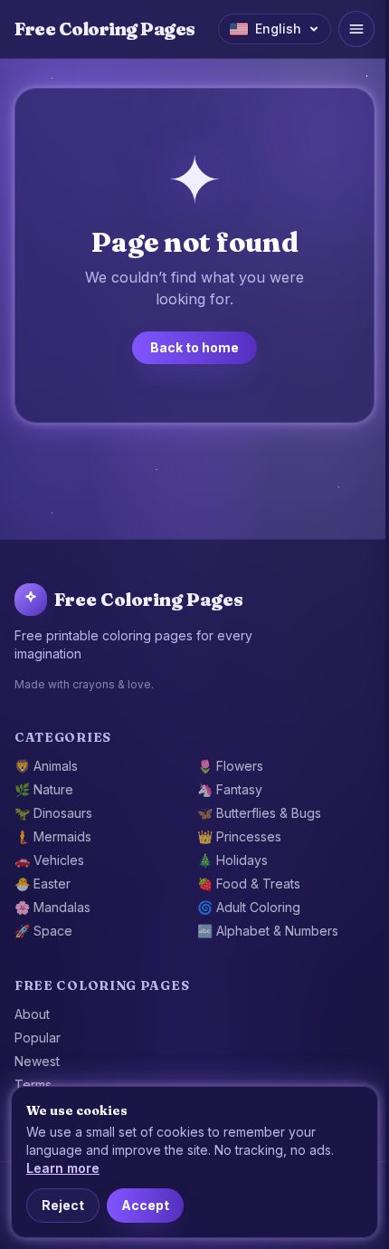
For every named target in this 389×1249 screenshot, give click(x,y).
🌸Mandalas (52, 907)
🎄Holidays (232, 860)
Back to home (194, 347)
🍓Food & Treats (248, 883)
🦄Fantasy (229, 789)
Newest (37, 1061)
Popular (37, 1037)
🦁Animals (46, 765)
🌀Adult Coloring (248, 907)
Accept (145, 1205)
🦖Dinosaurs (53, 813)
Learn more (63, 1168)
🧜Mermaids (52, 836)
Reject (63, 1205)
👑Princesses (239, 836)
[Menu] (356, 29)
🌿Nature (43, 789)
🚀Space (43, 930)
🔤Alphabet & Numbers (267, 930)
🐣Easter (42, 883)
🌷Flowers (230, 765)
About (32, 1014)
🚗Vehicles (49, 860)
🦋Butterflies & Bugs (259, 813)
